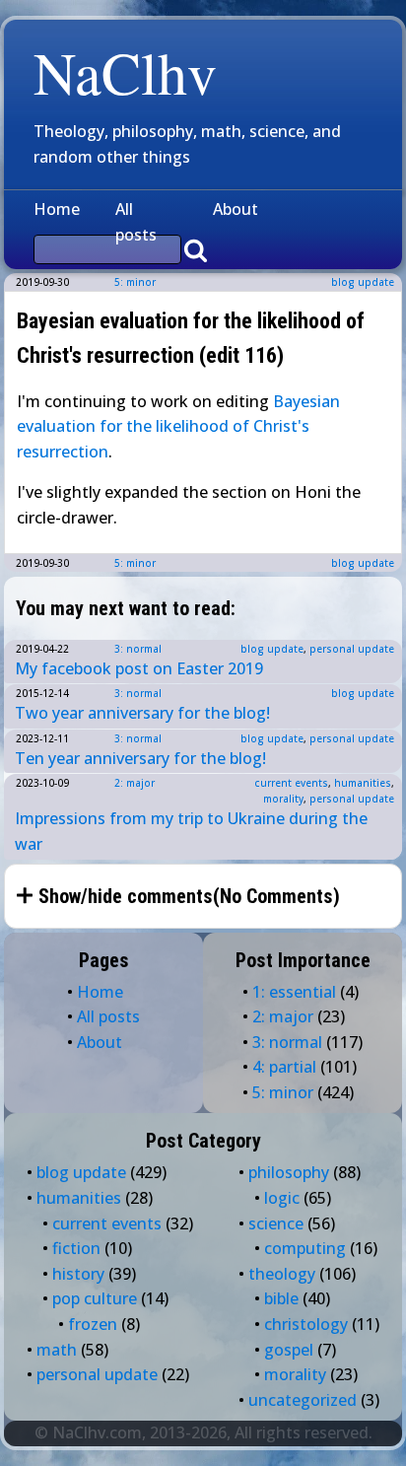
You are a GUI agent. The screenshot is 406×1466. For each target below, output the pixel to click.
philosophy (288, 1172)
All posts (136, 221)
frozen (92, 1324)
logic (282, 1198)
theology (281, 1274)
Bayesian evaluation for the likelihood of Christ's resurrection (178, 426)
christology (306, 1324)
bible (281, 1298)
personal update (351, 649)
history (78, 1274)
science (276, 1223)
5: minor (135, 282)
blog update (362, 282)
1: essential (294, 992)
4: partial (284, 1067)
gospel (288, 1350)
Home (57, 209)
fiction (76, 1248)
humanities (362, 783)
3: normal (138, 649)
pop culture (94, 1298)
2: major (134, 783)
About (235, 209)
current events (291, 783)
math (56, 1350)
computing (305, 1248)
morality (283, 798)
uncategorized (302, 1400)
